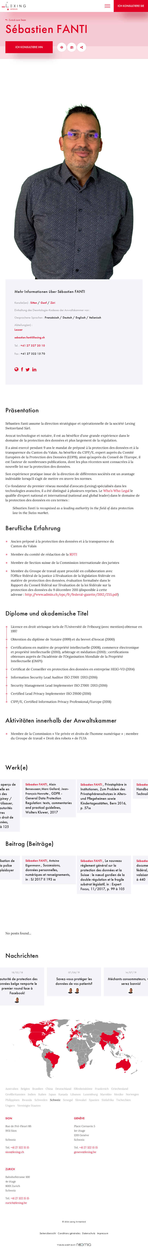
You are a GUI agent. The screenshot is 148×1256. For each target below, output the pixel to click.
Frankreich (102, 1088)
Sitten (33, 303)
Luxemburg (90, 1094)
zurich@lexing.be (16, 1202)
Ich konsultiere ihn (29, 47)
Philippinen (12, 1100)
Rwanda (27, 1100)
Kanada (63, 1094)
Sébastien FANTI (36, 784)
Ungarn (10, 1105)
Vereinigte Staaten (29, 1105)
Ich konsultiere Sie (131, 6)
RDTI (73, 554)
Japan (52, 1094)
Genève (79, 1118)
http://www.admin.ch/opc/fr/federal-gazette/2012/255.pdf (71, 594)
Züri (52, 303)
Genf (44, 303)
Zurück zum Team (17, 20)
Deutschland (63, 1088)
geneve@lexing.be (85, 1152)
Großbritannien (15, 1094)
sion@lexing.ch (14, 1152)
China (49, 1088)
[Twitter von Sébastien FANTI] (28, 369)
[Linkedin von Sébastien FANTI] (34, 369)
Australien (11, 1088)
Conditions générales (69, 1233)
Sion (8, 1118)
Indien (32, 1094)
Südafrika (108, 1100)
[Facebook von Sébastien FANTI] (22, 369)
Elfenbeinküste (83, 1088)
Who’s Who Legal (116, 491)
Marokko (106, 1094)
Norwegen (132, 1094)
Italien (42, 1094)
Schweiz (55, 1100)
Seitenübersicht (48, 1233)
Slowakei (80, 1100)
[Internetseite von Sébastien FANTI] (16, 369)
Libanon (75, 1094)
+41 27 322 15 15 (20, 1147)
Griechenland (119, 1088)
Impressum (102, 1233)
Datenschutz (88, 1233)
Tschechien (123, 1100)
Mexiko (118, 1094)
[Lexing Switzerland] (14, 6)
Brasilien (37, 1088)
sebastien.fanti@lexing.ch (29, 337)
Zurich (10, 1169)
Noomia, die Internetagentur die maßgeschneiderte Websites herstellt (83, 1244)
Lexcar (18, 330)
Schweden (40, 1100)
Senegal (68, 1100)
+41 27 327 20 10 (33, 345)
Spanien (94, 1100)
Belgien (25, 1088)
